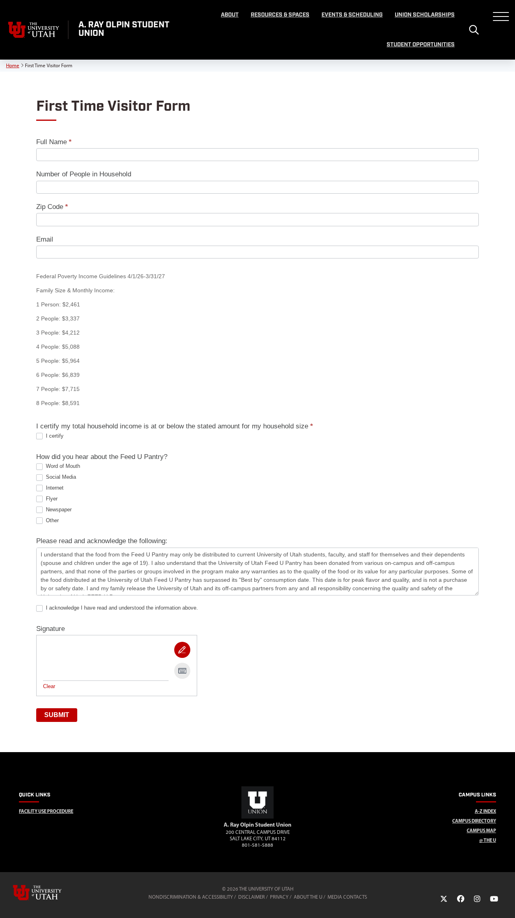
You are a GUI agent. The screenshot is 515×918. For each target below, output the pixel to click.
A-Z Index (485, 811)
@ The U (487, 840)
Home (12, 65)
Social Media (60, 477)
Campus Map (481, 830)
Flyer (51, 499)
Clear (49, 686)
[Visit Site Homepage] (257, 817)
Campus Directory (474, 821)
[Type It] (182, 671)
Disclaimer (251, 897)
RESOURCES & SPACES (280, 15)
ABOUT (230, 15)
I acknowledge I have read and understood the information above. (121, 608)
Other (51, 520)
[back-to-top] (505, 902)
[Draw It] (182, 650)
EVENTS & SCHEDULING (352, 15)
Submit (56, 714)
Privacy (279, 897)
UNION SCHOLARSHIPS (425, 15)
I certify (54, 436)
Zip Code (52, 207)
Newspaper (58, 510)
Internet (54, 488)
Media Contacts (347, 897)
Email (44, 239)
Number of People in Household (83, 174)
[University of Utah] (48, 892)
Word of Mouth (62, 466)
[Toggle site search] (474, 30)
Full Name (54, 142)
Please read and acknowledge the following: (101, 541)
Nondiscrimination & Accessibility (190, 897)
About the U (308, 897)
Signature (50, 629)
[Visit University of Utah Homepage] (34, 30)
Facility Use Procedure (46, 811)
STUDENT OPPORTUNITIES (421, 44)
